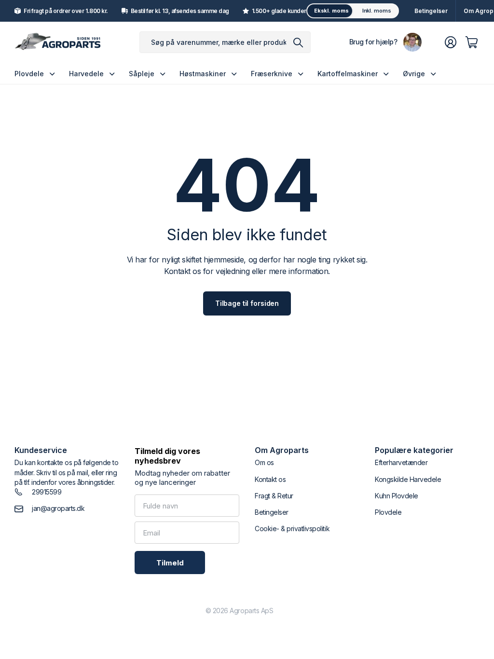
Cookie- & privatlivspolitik (292, 528)
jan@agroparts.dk (58, 508)
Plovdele (29, 73)
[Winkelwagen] (472, 42)
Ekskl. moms (331, 10)
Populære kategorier (414, 450)
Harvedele (86, 73)
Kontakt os (270, 479)
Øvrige (414, 73)
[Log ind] (450, 42)
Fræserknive (271, 73)
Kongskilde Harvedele (408, 479)
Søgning (299, 42)
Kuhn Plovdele (396, 496)
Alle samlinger (54, 73)
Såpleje (141, 73)
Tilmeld (170, 562)
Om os (264, 462)
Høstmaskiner (202, 73)
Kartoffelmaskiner (347, 73)
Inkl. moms (376, 10)
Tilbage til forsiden (247, 303)
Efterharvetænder (401, 462)
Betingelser (431, 10)
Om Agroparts (282, 450)
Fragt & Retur (274, 496)
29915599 (46, 492)
